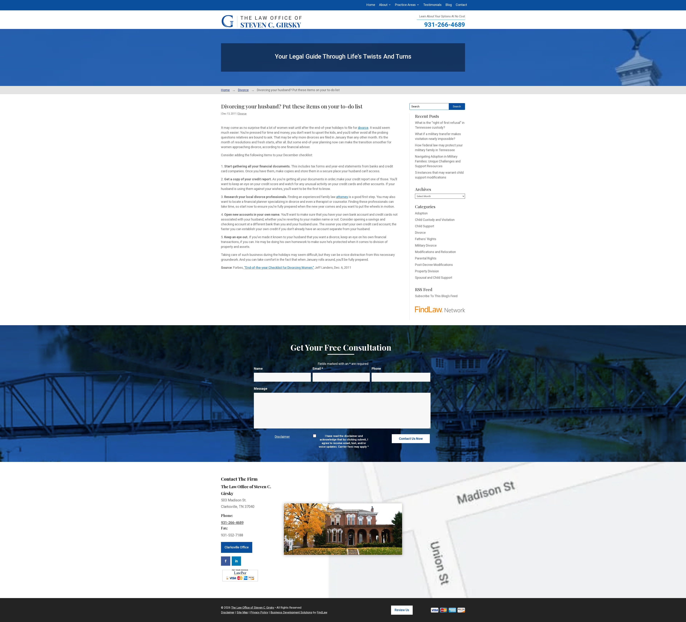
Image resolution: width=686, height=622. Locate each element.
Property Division (427, 271)
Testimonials (432, 5)
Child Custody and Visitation (435, 220)
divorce (363, 128)
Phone (376, 368)
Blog (449, 5)
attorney (342, 197)
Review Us (402, 610)
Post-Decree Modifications (434, 265)
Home (370, 5)
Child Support (424, 226)
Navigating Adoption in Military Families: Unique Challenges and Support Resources (438, 161)
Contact (461, 5)
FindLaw (322, 612)
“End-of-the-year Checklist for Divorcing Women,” (279, 267)
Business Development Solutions (291, 612)
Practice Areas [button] (405, 5)
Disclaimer (282, 436)
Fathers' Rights (425, 239)
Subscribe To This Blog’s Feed (436, 296)
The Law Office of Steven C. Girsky (252, 607)
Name (258, 368)
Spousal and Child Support (433, 277)
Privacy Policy (259, 612)
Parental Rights (425, 258)
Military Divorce (426, 245)
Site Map (242, 612)
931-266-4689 (444, 24)
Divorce (242, 113)
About (383, 5)
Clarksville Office (237, 547)
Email (318, 368)
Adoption (421, 213)
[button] (682, 596)
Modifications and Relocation (435, 252)
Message (260, 388)
